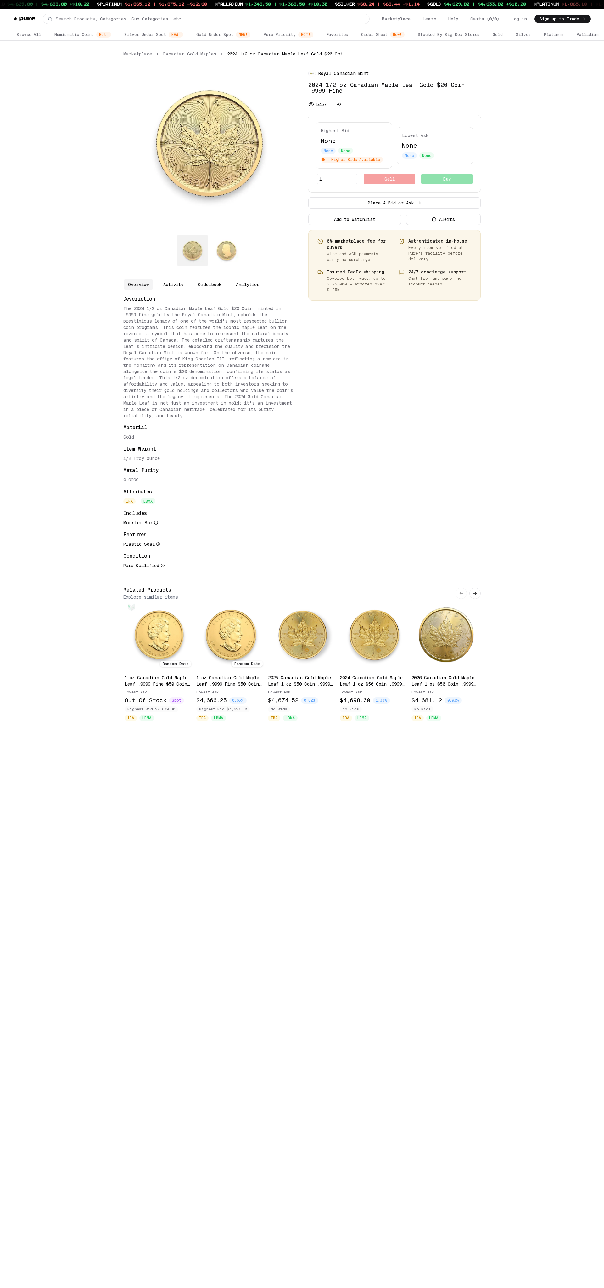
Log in (519, 18)
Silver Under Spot (152, 34)
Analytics (248, 284)
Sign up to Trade (559, 18)
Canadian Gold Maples (189, 53)
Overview (138, 284)
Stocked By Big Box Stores (448, 34)
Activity (173, 284)
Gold (498, 34)
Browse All (29, 34)
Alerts (447, 219)
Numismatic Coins (81, 34)
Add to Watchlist (354, 219)
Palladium (588, 34)
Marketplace (396, 18)
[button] (206, 19)
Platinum (553, 34)
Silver (523, 34)
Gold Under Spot (222, 34)
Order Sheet (381, 34)
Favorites (337, 34)
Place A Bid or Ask (391, 202)
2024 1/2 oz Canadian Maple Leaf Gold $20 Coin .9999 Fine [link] (287, 53)
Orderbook (209, 284)
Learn (429, 18)
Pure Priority (287, 34)
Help (453, 18)
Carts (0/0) (484, 18)
